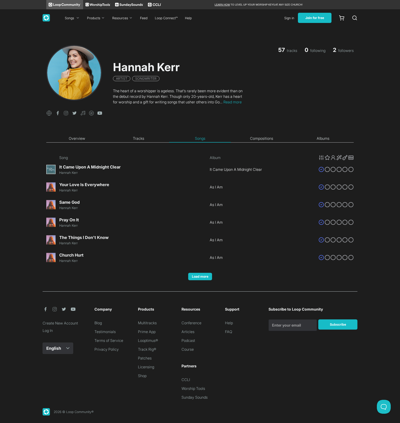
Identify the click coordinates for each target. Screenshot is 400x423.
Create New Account (60, 323)
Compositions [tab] (261, 138)
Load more (200, 276)
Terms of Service (108, 340)
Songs (69, 18)
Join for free (314, 18)
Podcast (188, 340)
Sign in (289, 18)
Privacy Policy (106, 349)
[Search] (354, 18)
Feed (143, 18)
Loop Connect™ (166, 18)
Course (187, 349)
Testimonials (105, 331)
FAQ (228, 331)
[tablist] (200, 138)
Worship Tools (193, 388)
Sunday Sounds (194, 397)
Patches (145, 358)
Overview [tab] (77, 138)
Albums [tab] (323, 138)
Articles (187, 331)
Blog (98, 323)
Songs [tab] (200, 138)
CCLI (185, 379)
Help (188, 18)
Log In (48, 330)
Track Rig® (147, 349)
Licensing (146, 367)
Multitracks (147, 323)
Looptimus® (148, 340)
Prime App (147, 331)
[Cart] (341, 18)
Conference (191, 323)
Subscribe (338, 324)
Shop (142, 375)
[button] (49, 112)
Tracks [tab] (138, 138)
